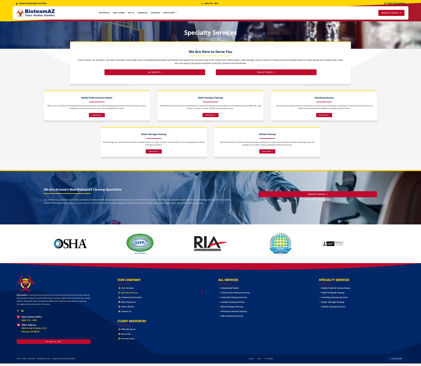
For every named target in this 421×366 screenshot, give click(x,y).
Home (203, 39)
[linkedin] (22, 311)
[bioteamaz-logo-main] (36, 10)
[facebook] (18, 311)
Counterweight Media (68, 359)
